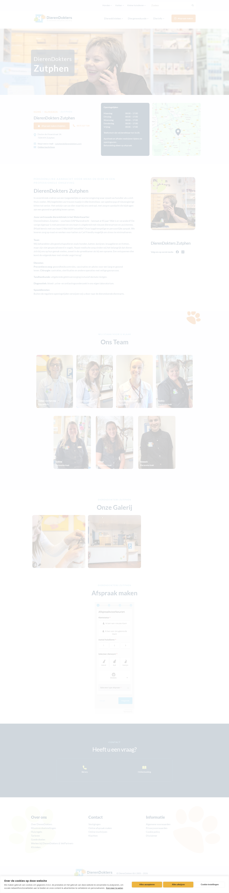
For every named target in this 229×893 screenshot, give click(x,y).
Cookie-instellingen (210, 884)
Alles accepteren (147, 884)
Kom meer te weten (114, 888)
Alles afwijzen (178, 884)
